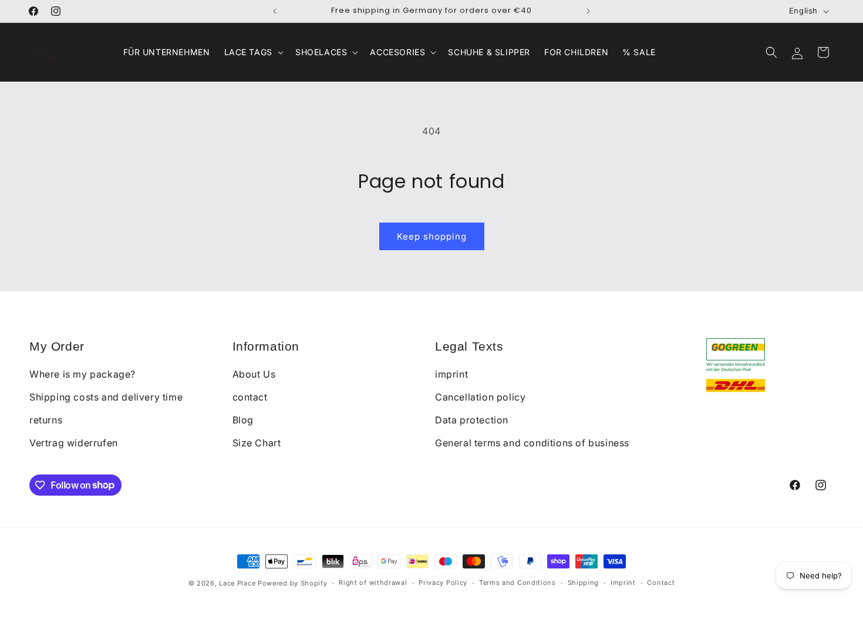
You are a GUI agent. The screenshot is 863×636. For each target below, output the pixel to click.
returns (45, 420)
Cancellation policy (480, 397)
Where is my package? (82, 374)
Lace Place (237, 583)
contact (250, 397)
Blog (243, 420)
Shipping (583, 582)
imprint (451, 374)
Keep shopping (432, 236)
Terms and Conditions (517, 582)
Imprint (623, 582)
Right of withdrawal (373, 582)
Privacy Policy (443, 582)
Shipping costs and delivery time (106, 397)
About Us (254, 374)
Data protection (471, 420)
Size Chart (256, 443)
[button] (252, 52)
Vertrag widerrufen (73, 443)
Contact (661, 582)
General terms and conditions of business (532, 443)
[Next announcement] (588, 11)
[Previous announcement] (275, 11)
